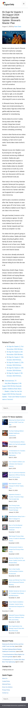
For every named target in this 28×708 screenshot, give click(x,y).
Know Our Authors (7, 687)
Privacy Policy (6, 690)
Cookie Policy (6, 681)
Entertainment (9, 381)
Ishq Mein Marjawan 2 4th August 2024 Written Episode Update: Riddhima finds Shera (11, 386)
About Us (4, 678)
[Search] (24, 408)
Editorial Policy (6, 684)
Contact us (5, 693)
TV (15, 381)
